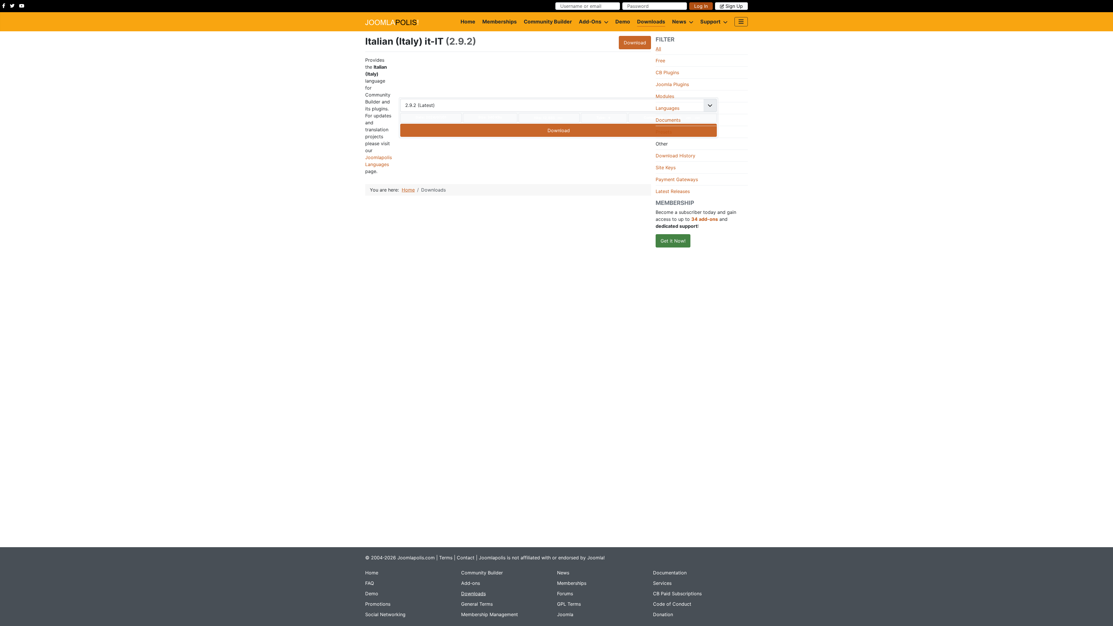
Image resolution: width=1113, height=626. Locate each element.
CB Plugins (667, 72)
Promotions (377, 604)
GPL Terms (569, 604)
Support (710, 22)
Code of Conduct (672, 604)
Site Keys (666, 167)
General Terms (477, 604)
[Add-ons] (604, 22)
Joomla (565, 614)
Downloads (651, 22)
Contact (465, 558)
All (658, 49)
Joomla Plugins (672, 84)
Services (662, 583)
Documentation (670, 573)
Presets (664, 132)
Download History (675, 156)
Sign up (734, 6)
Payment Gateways (677, 179)
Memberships (499, 22)
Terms (445, 558)
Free (660, 60)
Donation (663, 614)
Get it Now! (673, 241)
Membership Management (489, 614)
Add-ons (590, 22)
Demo (622, 22)
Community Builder (548, 22)
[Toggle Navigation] (741, 21)
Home (468, 22)
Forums (565, 593)
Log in (701, 6)
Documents (668, 120)
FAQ (369, 583)
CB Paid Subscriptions (677, 593)
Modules (665, 96)
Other (662, 144)
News (679, 22)
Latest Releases (673, 191)
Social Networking (385, 614)
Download (635, 43)
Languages (667, 108)
